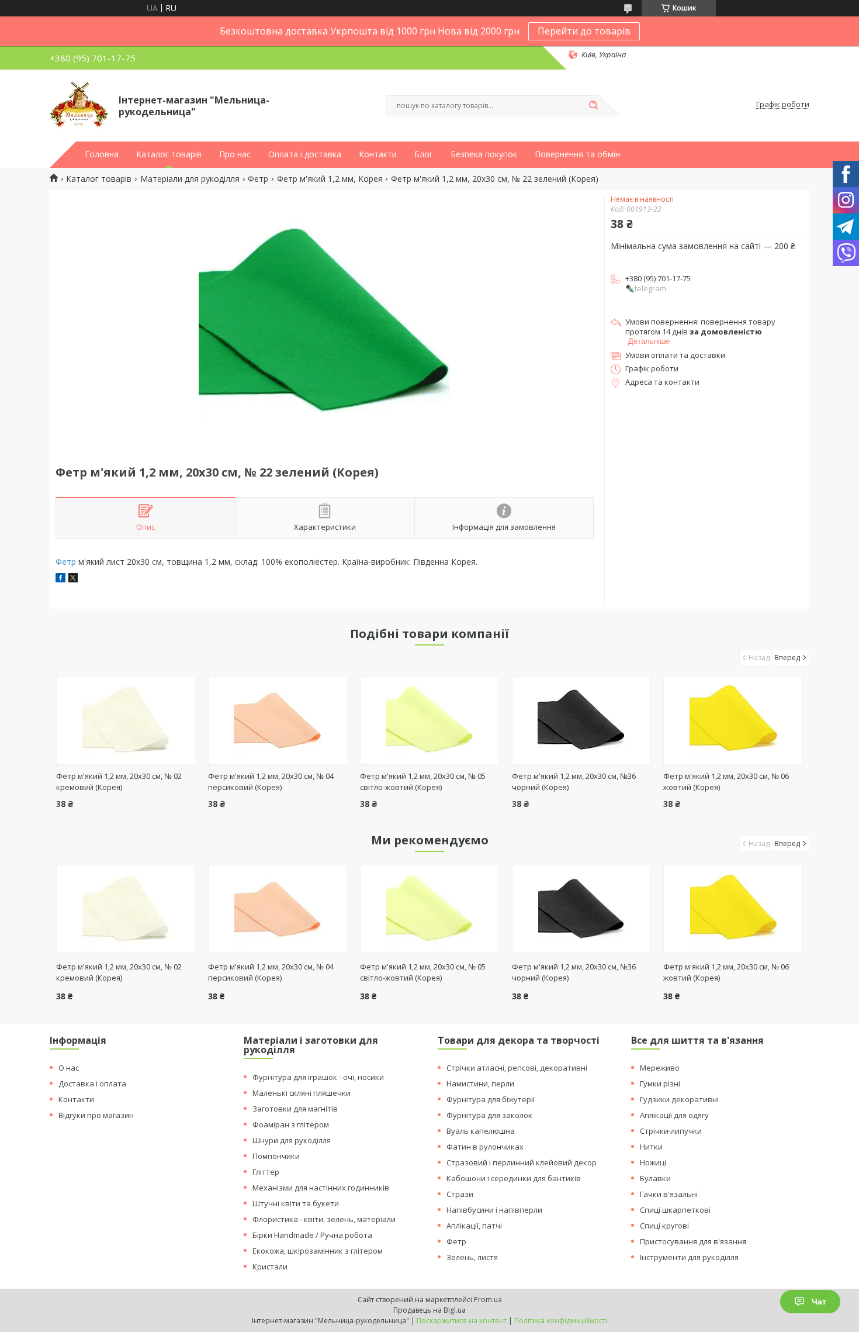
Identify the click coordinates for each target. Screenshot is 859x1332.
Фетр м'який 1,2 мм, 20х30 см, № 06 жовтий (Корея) (726, 972)
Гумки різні (660, 1083)
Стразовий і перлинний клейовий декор (521, 1162)
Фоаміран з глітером (290, 1124)
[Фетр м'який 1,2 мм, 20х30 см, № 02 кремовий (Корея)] (126, 720)
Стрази (459, 1194)
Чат (819, 1301)
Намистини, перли (480, 1083)
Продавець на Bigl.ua (429, 1310)
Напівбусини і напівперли (494, 1210)
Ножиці (653, 1162)
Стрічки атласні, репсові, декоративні (516, 1067)
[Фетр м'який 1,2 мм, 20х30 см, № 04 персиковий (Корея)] (278, 720)
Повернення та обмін (577, 154)
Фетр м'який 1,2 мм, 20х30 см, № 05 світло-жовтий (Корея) (423, 781)
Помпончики (276, 1156)
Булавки (655, 1178)
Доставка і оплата (92, 1083)
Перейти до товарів (584, 31)
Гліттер (265, 1172)
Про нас (235, 154)
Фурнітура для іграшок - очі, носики (318, 1077)
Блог (423, 154)
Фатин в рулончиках (485, 1146)
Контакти (378, 154)
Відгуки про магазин (96, 1115)
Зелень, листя (472, 1257)
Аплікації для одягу (674, 1115)
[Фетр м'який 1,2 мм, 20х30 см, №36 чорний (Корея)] (582, 720)
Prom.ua (488, 1300)
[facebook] (60, 579)
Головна (102, 154)
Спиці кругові (664, 1225)
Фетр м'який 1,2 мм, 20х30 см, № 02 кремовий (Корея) (119, 781)
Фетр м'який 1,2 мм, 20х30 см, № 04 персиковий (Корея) (271, 781)
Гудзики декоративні (679, 1099)
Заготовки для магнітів (295, 1108)
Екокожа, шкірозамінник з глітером (317, 1250)
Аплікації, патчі (474, 1225)
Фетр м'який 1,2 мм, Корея (330, 179)
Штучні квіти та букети (295, 1203)
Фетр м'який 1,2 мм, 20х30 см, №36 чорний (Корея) (574, 972)
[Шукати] (593, 105)
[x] (73, 579)
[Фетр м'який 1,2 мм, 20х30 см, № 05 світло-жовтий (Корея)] (430, 720)
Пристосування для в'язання (693, 1241)
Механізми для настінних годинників (320, 1187)
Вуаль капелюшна (480, 1131)
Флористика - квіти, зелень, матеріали (324, 1219)
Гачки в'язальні (669, 1194)
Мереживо (660, 1067)
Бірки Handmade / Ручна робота (312, 1235)
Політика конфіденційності (560, 1321)
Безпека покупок (484, 154)
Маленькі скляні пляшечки (301, 1093)
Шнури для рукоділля (291, 1140)
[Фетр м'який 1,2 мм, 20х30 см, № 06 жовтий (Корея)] (733, 720)
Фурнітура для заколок (489, 1115)
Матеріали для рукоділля (190, 179)
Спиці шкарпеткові (675, 1210)
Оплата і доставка (304, 154)
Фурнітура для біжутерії (490, 1099)
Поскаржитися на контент (462, 1321)
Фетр (258, 179)
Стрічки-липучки (671, 1131)
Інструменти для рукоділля (689, 1257)
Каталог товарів (169, 154)
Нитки (651, 1146)
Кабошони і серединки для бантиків (513, 1178)
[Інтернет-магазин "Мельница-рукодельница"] (79, 104)
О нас (68, 1067)
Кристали (270, 1266)
